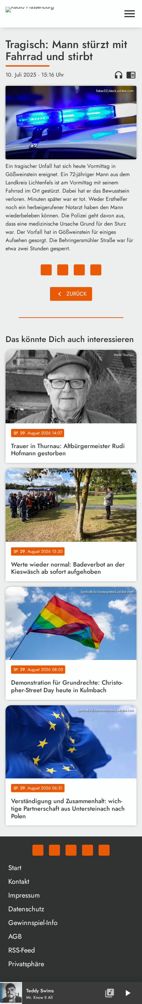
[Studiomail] (87, 850)
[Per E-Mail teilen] (95, 269)
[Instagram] (71, 850)
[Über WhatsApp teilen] (79, 269)
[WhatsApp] (37, 850)
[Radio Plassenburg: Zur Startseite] (63, 14)
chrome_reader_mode (131, 75)
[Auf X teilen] (62, 269)
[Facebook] (54, 850)
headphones (118, 75)
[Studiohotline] (104, 850)
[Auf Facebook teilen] (46, 269)
